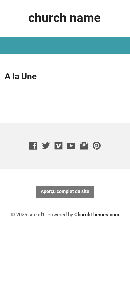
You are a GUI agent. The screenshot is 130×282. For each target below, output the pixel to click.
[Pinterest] (97, 145)
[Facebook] (33, 145)
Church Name (64, 17)
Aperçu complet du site (65, 191)
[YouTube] (71, 145)
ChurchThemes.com (96, 215)
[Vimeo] (59, 145)
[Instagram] (84, 145)
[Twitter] (46, 145)
